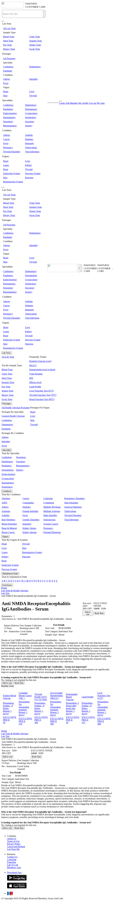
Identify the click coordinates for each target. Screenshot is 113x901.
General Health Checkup (13, 416)
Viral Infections (32, 151)
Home (4, 588)
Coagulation (28, 502)
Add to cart (87, 613)
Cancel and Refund (16, 846)
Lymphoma (48, 502)
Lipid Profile (35, 386)
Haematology (9, 117)
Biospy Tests (9, 49)
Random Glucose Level (40, 361)
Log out (92, 103)
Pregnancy (8, 147)
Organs (5, 536)
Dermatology (31, 109)
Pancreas (29, 177)
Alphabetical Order (10, 574)
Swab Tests (34, 49)
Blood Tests (8, 36)
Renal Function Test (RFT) (41, 399)
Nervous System (32, 173)
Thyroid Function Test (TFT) (42, 395)
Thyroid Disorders (11, 151)
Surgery (28, 125)
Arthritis (29, 135)
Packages (6, 404)
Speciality (6, 450)
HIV (31, 378)
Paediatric (7, 71)
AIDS (4, 502)
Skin (5, 95)
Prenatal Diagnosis (52, 532)
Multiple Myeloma (52, 507)
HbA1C (33, 365)
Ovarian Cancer (50, 524)
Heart (5, 91)
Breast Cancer (8, 532)
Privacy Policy (14, 844)
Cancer (6, 139)
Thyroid (33, 95)
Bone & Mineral (9, 528)
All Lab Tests (9, 28)
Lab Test (5, 593)
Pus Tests (7, 45)
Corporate (11, 859)
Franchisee (7, 585)
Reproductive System (13, 181)
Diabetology (35, 66)
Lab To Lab (12, 865)
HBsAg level (35, 382)
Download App (14, 872)
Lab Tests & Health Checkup (14, 590)
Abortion (6, 498)
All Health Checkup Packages (16, 407)
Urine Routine (36, 374)
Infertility (33, 79)
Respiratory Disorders (74, 498)
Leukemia (48, 498)
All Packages (9, 58)
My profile (83, 103)
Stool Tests (8, 41)
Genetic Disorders (31, 519)
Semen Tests (35, 45)
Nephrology (30, 117)
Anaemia (6, 511)
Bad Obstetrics (8, 519)
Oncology (29, 121)
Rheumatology (10, 125)
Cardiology (8, 66)
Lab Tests (6, 353)
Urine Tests (34, 36)
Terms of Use (13, 841)
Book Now (99, 613)
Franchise (11, 862)
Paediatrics (8, 109)
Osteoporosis (49, 519)
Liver (31, 91)
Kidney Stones (29, 528)
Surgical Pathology (73, 507)
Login (62, 103)
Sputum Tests (35, 41)
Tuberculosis (31, 147)
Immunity (29, 143)
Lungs (6, 165)
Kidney (28, 165)
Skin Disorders (71, 502)
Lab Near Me (13, 849)
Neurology (8, 121)
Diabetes (29, 139)
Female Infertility (30, 511)
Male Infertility (50, 515)
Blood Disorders (9, 524)
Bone (5, 169)
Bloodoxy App (14, 867)
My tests (101, 103)
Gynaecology (31, 113)
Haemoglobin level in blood (42, 369)
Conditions (6, 491)
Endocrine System (11, 173)
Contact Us (12, 857)
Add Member (71, 103)
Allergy (6, 79)
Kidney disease (30, 532)
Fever (5, 83)
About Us (11, 838)
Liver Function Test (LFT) (41, 391)
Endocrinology (10, 113)
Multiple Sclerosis (51, 511)
